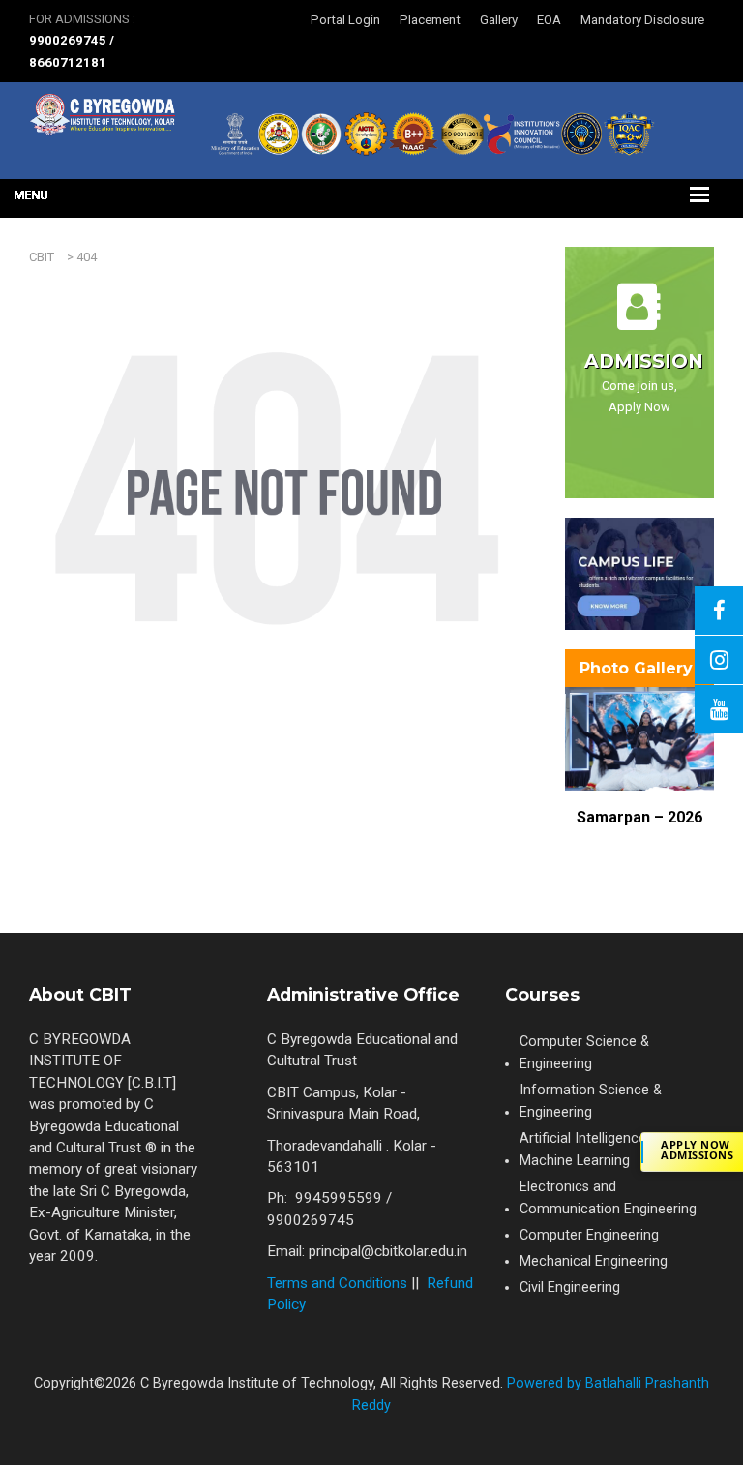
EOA (549, 20)
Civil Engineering (570, 1287)
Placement (430, 20)
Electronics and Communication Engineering (608, 1198)
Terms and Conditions (337, 1283)
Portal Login (345, 20)
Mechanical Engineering (594, 1261)
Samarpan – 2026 (639, 817)
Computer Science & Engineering (584, 1052)
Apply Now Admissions (697, 1149)
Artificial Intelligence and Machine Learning (596, 1149)
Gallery (499, 20)
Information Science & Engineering (591, 1101)
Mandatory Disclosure (642, 20)
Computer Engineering (589, 1235)
